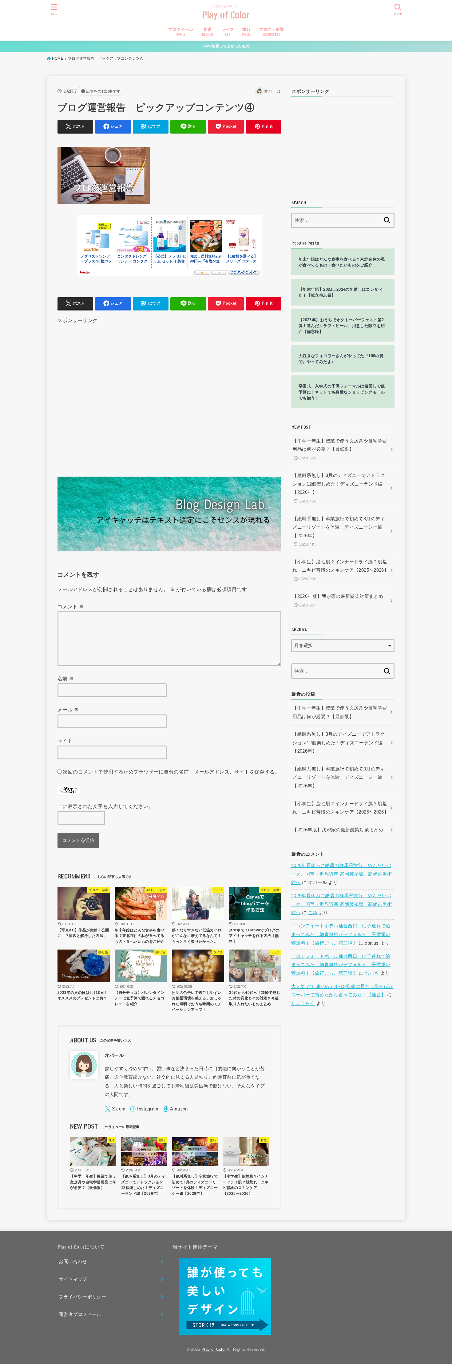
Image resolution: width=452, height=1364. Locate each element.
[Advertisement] (169, 392)
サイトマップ (73, 1279)
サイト (65, 740)
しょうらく (303, 1003)
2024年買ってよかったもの (226, 46)
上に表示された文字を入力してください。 (105, 806)
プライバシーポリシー (82, 1296)
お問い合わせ (73, 1261)
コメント (70, 606)
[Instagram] (144, 1109)
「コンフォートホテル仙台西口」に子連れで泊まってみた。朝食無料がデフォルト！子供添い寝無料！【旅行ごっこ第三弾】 (341, 934)
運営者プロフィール (80, 1314)
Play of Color (226, 16)
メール (68, 709)
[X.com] (115, 1109)
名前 (65, 678)
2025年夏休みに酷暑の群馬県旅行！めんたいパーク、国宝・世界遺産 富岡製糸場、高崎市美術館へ (341, 874)
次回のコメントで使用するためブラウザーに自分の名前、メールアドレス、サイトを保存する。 (171, 771)
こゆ (313, 912)
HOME (57, 58)
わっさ (372, 973)
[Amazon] (175, 1109)
